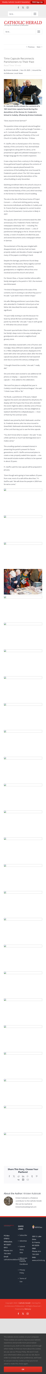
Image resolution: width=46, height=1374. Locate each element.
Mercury (28, 1309)
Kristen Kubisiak (12, 70)
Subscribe (23, 1235)
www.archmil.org (38, 1260)
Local (16, 73)
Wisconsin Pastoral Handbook (23, 1261)
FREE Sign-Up (37, 2)
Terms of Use (23, 1279)
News (21, 73)
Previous (31, 47)
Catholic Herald (24, 1303)
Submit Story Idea (22, 1249)
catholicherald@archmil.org (14, 1259)
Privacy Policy (22, 1271)
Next (39, 47)
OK (23, 1369)
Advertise (23, 1241)
